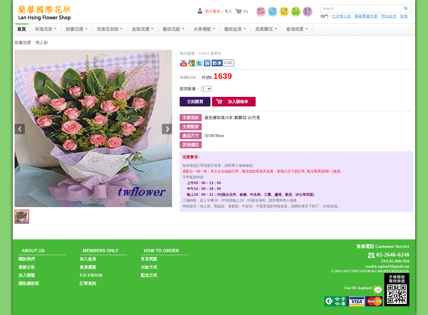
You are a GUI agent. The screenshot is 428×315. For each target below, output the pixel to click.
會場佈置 (295, 29)
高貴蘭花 (264, 29)
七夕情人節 (341, 16)
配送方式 (149, 275)
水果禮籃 (202, 29)
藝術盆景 (233, 29)
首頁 (21, 29)
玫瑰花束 (43, 29)
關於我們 (260, 11)
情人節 (42, 42)
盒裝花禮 (140, 29)
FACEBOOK (91, 275)
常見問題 (149, 259)
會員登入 (307, 11)
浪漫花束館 (108, 29)
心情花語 (272, 11)
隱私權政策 (29, 283)
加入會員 (212, 11)
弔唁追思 (388, 16)
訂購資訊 (284, 11)
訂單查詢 (88, 283)
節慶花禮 (74, 29)
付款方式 (149, 267)
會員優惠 (88, 267)
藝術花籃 (171, 29)
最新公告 (27, 267)
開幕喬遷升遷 (366, 16)
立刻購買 (195, 101)
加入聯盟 (295, 11)
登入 (228, 11)
